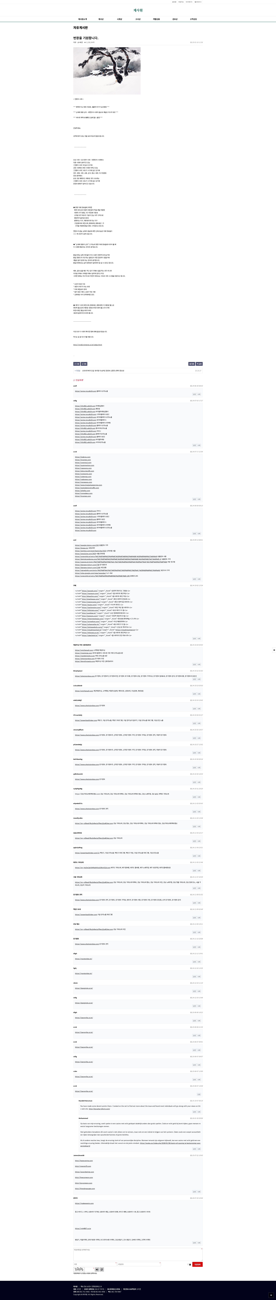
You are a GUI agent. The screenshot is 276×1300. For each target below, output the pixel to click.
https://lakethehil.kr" (90, 635)
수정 (77, 364)
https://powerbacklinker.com (86, 720)
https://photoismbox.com (85, 658)
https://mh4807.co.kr (83, 1228)
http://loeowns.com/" (90, 616)
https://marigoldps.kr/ (83, 959)
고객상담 (193, 19)
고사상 (138, 19)
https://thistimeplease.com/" (93, 618)
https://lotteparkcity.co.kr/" (92, 627)
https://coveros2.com (83, 462)
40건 (81, 42)
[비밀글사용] (190, 1264)
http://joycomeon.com (83, 1183)
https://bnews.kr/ (81, 548)
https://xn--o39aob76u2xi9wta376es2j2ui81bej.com (94, 823)
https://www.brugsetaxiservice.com (88, 485)
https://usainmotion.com (84, 465)
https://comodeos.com (83, 493)
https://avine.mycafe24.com (85, 391)
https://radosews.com (83, 479)
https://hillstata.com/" (90, 610)
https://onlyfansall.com (84, 650)
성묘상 (175, 19)
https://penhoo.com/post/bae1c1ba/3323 (90, 551)
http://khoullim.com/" (90, 596)
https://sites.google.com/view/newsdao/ (90, 573)
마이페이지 (189, 2)
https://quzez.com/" (89, 604)
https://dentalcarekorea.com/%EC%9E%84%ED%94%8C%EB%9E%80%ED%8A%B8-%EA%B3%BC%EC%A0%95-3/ (118, 559)
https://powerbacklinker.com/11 (87, 853)
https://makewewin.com (84, 1203)
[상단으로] (271, 1295)
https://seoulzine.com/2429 (85, 553)
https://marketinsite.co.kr (85, 656)
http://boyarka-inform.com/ (99, 1109)
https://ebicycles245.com (84, 471)
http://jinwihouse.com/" (91, 599)
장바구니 (199, 2)
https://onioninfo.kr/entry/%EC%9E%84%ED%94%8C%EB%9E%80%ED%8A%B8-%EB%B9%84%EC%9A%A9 (116, 556)
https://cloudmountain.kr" (92, 630)
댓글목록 (79, 380)
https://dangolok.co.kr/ (84, 988)
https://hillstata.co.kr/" (91, 632)
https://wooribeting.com (84, 1172)
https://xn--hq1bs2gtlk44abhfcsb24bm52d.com (92, 867)
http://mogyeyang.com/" (91, 602)
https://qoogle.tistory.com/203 (87, 545)
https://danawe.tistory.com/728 (87, 565)
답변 (200, 364)
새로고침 (102, 1269)
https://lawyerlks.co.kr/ (84, 1017)
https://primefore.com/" (91, 621)
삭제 (84, 364)
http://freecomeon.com (84, 1177)
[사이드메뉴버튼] (274, 650)
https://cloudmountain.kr (125, 630)
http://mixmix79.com (83, 1166)
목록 (192, 364)
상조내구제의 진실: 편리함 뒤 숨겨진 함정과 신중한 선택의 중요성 (103, 370)
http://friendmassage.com (85, 1188)
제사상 (101, 19)
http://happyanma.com (84, 1160)
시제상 (119, 19)
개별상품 (156, 19)
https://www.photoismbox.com (87, 705)
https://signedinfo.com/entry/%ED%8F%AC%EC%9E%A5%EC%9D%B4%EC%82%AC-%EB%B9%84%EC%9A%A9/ (117, 570)
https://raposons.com (83, 468)
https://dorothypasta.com (85, 661)
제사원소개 (82, 19)
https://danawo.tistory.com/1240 (87, 567)
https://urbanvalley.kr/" (91, 624)
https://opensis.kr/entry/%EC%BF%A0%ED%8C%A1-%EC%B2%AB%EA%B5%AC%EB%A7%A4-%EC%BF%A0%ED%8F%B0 (121, 562)
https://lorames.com (83, 460)
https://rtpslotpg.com (83, 653)
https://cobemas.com (83, 476)
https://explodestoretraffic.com (87, 488)
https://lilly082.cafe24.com (85, 406)
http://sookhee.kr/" (89, 613)
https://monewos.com (83, 482)
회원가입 (181, 2)
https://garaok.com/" (90, 591)
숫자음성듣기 (97, 1269)
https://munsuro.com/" (91, 593)
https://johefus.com (82, 490)
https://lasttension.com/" (92, 607)
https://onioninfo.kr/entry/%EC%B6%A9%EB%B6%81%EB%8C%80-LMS (102, 576)
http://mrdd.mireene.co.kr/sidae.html (87, 345)
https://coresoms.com (83, 474)
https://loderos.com (82, 457)
